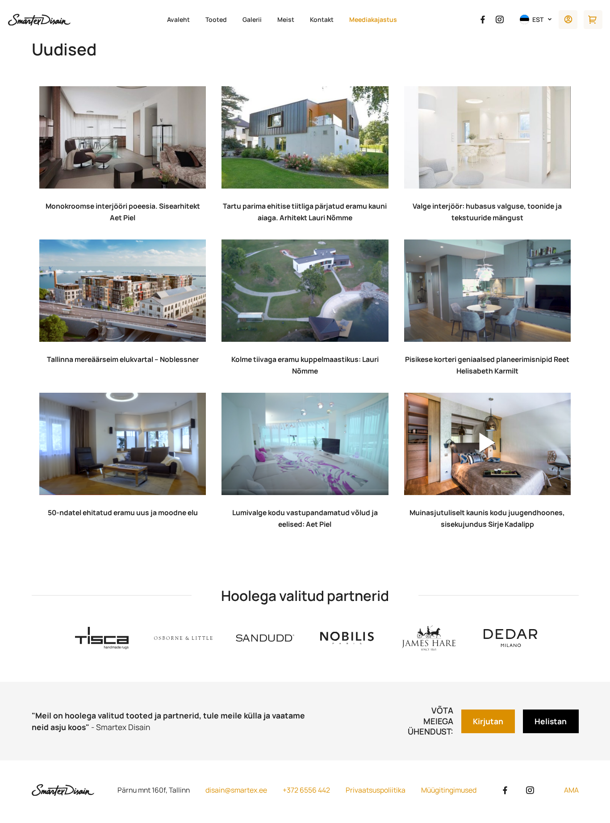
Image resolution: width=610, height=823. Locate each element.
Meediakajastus (373, 19)
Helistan (551, 721)
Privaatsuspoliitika (375, 790)
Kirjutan (488, 721)
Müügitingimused (448, 790)
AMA (571, 790)
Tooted (216, 19)
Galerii (252, 19)
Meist (285, 19)
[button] (536, 19)
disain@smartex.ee (236, 790)
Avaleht (178, 19)
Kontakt (322, 19)
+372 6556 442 (306, 790)
